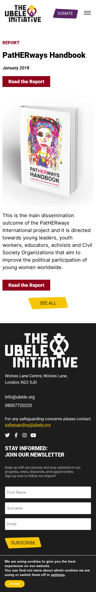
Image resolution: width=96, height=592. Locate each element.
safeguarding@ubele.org (28, 424)
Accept (15, 584)
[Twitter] (7, 435)
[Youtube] (33, 435)
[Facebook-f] (16, 435)
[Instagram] (24, 435)
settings (58, 575)
